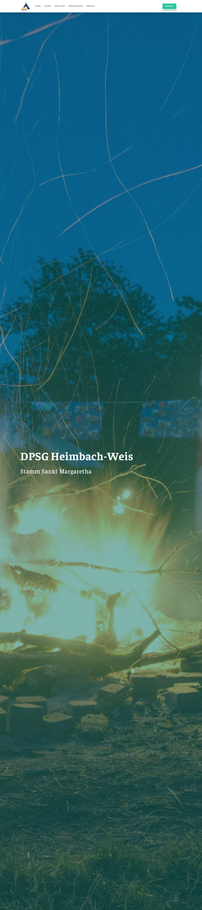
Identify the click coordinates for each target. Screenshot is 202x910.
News (38, 6)
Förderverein (75, 6)
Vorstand (59, 6)
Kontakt (90, 6)
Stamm (47, 6)
